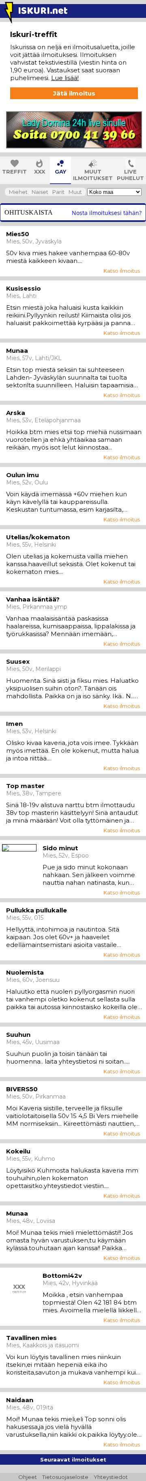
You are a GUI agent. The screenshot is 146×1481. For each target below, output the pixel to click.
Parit (58, 192)
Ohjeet (27, 1477)
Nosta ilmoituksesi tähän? (107, 213)
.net (43, 11)
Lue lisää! (65, 78)
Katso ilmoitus (121, 270)
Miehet (18, 192)
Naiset (40, 192)
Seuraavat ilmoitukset (73, 1459)
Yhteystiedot (111, 1477)
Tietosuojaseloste (65, 1477)
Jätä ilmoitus (74, 93)
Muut (75, 192)
